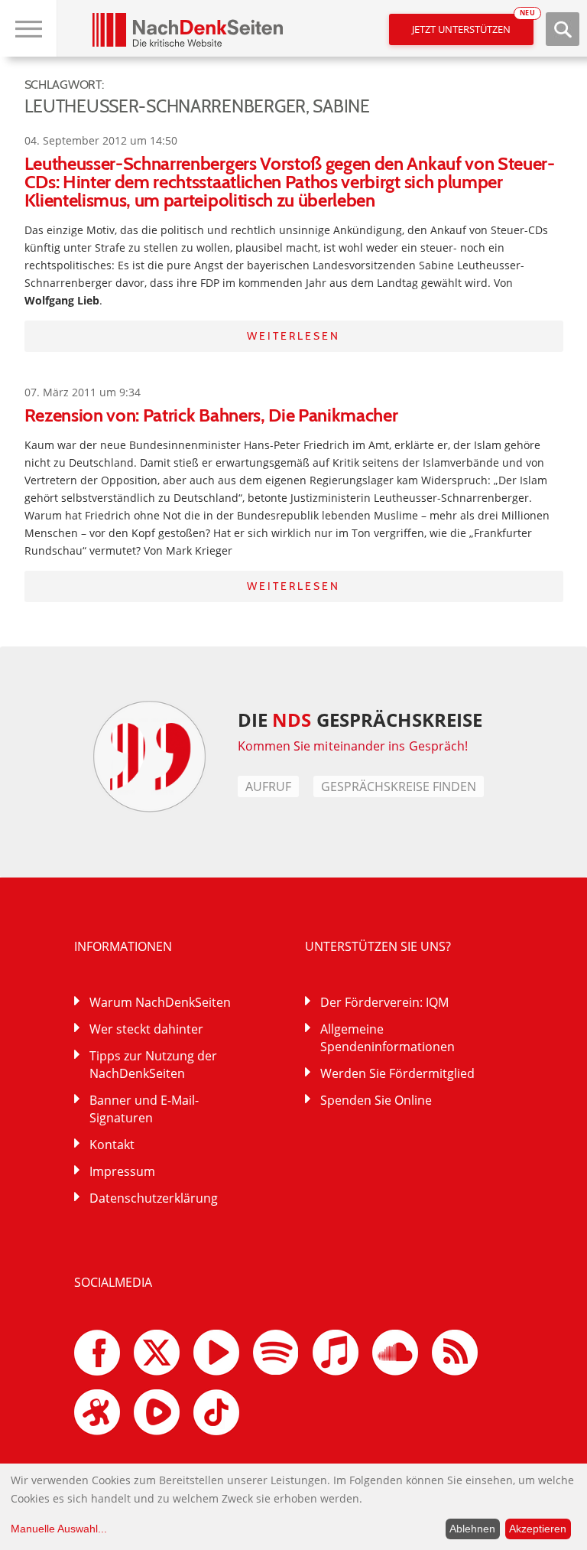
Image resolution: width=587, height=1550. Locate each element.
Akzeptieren (537, 1528)
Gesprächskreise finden (398, 786)
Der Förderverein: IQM (384, 1002)
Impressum (122, 1171)
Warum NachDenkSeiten (160, 1002)
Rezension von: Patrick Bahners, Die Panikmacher (211, 415)
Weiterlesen (293, 336)
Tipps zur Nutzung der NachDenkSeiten (153, 1064)
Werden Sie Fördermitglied (397, 1073)
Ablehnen (472, 1528)
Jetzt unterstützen (472, 25)
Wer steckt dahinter (146, 1029)
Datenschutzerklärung (153, 1198)
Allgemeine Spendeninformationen (387, 1038)
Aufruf (268, 786)
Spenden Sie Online (376, 1100)
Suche (562, 29)
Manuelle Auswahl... (59, 1528)
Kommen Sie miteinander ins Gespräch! (353, 746)
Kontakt (112, 1144)
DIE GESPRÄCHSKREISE (360, 719)
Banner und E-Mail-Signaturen (144, 1109)
